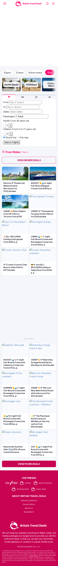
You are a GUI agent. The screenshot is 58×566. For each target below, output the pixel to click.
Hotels (22, 97)
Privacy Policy (33, 555)
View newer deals (29, 160)
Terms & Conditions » (29, 501)
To (4, 107)
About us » (29, 508)
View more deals (29, 463)
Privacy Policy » (29, 504)
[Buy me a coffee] (53, 3)
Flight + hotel (35, 97)
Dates (6, 111)
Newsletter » (29, 512)
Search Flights (11, 142)
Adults (6, 120)
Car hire (49, 97)
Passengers (9, 116)
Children (7, 129)
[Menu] (4, 3)
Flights (9, 97)
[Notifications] (47, 3)
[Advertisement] (29, 37)
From (6, 102)
